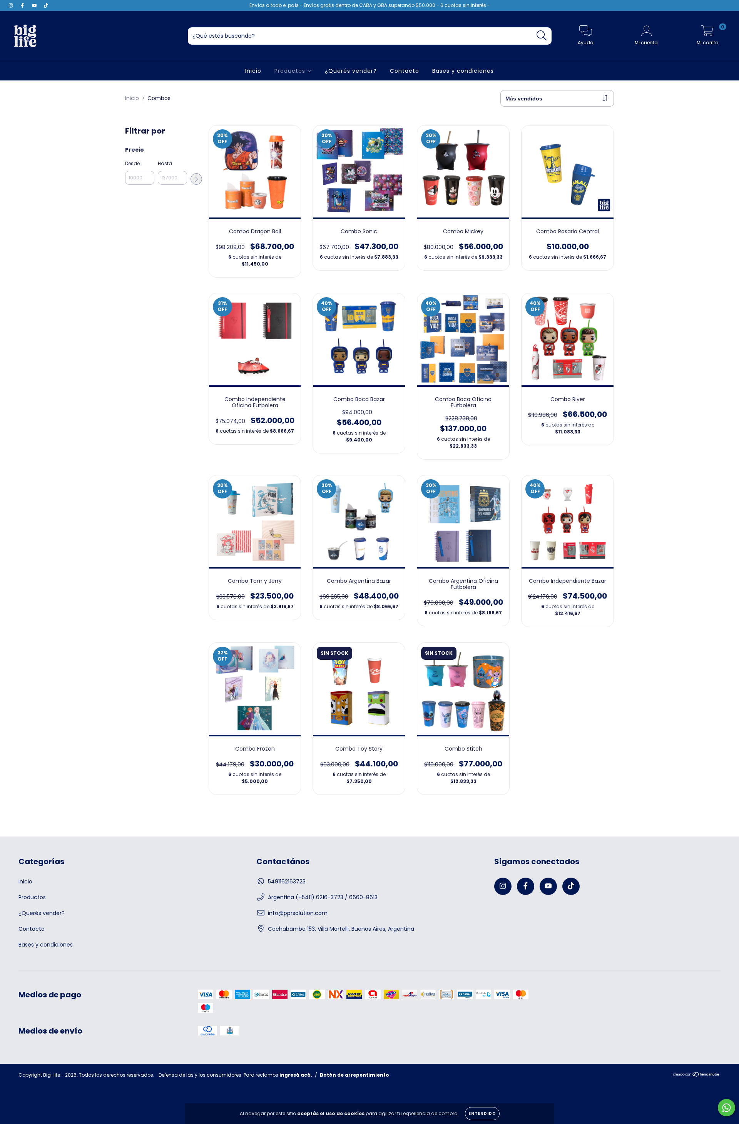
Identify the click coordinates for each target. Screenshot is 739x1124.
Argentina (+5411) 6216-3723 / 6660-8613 (323, 897)
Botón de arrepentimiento (354, 1075)
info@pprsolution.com (298, 913)
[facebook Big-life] (23, 5)
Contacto (404, 71)
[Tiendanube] (696, 1075)
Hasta (165, 163)
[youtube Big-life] (35, 5)
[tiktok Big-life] (46, 5)
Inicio (253, 71)
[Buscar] (542, 36)
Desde (132, 163)
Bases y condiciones (463, 71)
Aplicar (196, 179)
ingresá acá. (295, 1075)
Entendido (482, 1113)
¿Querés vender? (351, 71)
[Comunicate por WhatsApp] (726, 1107)
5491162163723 (287, 881)
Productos (290, 71)
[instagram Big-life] (11, 5)
